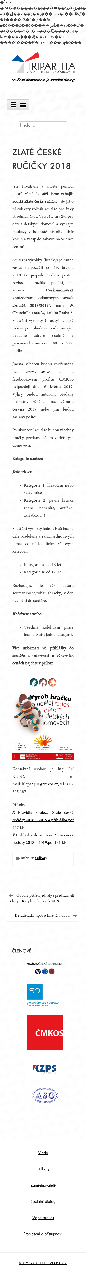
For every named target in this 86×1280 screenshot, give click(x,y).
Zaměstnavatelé (43, 1185)
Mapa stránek (43, 1218)
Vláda (43, 1153)
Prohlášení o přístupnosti (43, 1234)
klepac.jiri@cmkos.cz (40, 784)
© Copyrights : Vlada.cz (43, 1263)
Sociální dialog (43, 1202)
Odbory (41, 858)
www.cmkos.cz (37, 372)
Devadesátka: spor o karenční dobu (42, 916)
